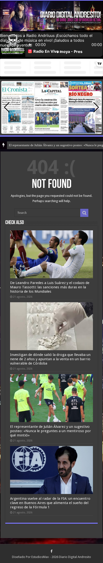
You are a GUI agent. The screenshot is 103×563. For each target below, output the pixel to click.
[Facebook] (51, 551)
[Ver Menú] (6, 13)
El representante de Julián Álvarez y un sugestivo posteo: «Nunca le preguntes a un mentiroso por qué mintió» (50, 430)
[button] (96, 107)
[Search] (84, 213)
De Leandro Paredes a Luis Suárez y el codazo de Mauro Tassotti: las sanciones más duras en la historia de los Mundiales (49, 287)
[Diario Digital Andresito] (51, 16)
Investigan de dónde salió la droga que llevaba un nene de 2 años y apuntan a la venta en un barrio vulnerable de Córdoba (50, 359)
